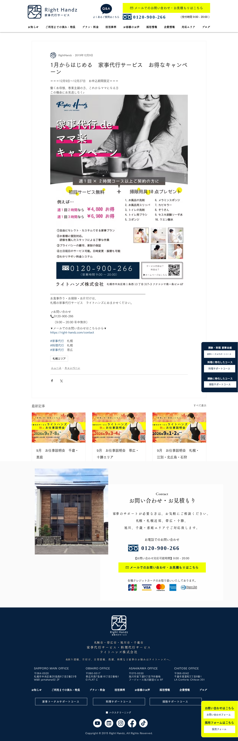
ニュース (56, 368)
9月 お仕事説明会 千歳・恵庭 (57, 454)
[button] (188, 27)
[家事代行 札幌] (59, 428)
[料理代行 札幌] (132, 723)
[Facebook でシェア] (52, 380)
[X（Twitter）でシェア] (61, 380)
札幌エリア (59, 358)
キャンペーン (72, 368)
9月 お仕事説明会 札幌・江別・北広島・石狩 (178, 454)
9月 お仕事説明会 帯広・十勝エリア (118, 454)
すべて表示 (199, 405)
